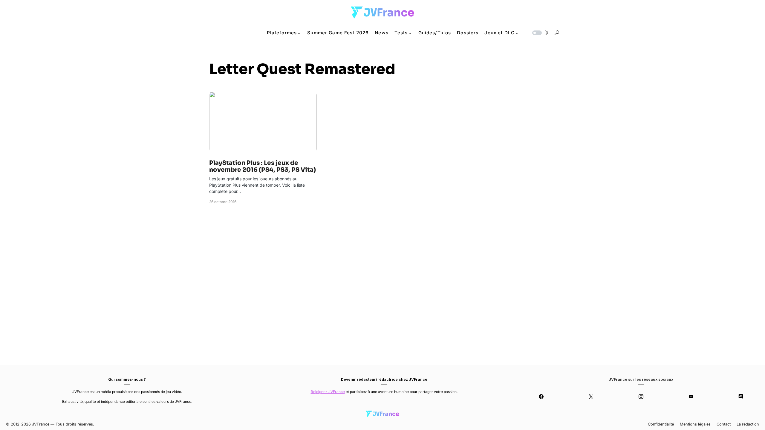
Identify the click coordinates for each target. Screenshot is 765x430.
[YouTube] (691, 396)
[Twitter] (591, 396)
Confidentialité (661, 424)
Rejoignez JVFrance (328, 391)
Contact (724, 424)
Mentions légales (695, 424)
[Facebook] (541, 396)
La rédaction (748, 424)
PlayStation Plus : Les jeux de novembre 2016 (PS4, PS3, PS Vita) (262, 166)
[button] (539, 32)
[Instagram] (641, 396)
